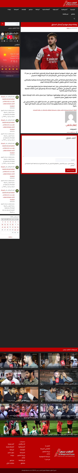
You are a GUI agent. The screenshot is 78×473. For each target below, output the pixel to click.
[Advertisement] (10, 291)
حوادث (9, 9)
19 (7, 227)
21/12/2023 (74, 354)
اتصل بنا (47, 446)
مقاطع (73, 14)
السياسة (16, 9)
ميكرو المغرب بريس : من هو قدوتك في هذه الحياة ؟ (22, 401)
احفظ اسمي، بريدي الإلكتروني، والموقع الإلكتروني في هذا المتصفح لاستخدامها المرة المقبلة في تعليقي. (49, 164)
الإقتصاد (24, 9)
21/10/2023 (34, 388)
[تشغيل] (17, 41)
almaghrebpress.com (27, 470)
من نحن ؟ (47, 459)
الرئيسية (72, 9)
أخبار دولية (55, 9)
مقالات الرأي (10, 463)
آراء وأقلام (22, 444)
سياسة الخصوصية (44, 456)
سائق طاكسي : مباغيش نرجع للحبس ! (67, 384)
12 (7, 224)
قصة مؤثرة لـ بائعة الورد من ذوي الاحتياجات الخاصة (63, 401)
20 (5, 227)
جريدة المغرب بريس (71, 132)
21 (2, 227)
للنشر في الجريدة (45, 448)
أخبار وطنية (64, 9)
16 (15, 227)
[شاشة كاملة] (2, 41)
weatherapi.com (9, 76)
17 (12, 227)
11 (10, 224)
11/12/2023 (35, 354)
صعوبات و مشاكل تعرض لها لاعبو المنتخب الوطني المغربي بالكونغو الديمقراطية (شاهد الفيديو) (50, 434)
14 (2, 224)
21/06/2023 (34, 405)
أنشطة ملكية (46, 9)
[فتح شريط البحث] (74, 18)
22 (17, 230)
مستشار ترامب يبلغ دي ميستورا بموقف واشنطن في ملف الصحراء (54, 110)
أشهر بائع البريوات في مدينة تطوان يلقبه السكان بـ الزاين (21, 384)
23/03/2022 (74, 421)
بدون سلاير (11, 452)
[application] (10, 37)
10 (12, 224)
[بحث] (2, 24)
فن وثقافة (65, 14)
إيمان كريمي (71, 125)
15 (17, 227)
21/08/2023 (74, 405)
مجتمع (31, 9)
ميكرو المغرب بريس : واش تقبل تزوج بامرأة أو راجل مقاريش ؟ (63, 366)
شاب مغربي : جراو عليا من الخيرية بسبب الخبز (25, 367)
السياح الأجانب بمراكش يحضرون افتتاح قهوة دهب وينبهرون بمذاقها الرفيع (23, 416)
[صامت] (4, 41)
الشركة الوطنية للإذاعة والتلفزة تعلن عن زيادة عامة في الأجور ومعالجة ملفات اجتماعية (8, 101)
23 (15, 230)
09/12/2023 (74, 388)
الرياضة (37, 9)
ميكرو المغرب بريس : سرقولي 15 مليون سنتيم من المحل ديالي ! (61, 416)
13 (5, 224)
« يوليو (10, 237)
